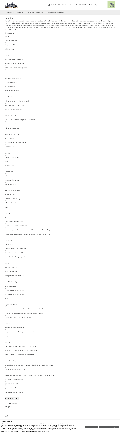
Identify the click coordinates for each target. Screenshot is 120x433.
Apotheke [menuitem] (9, 12)
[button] (97, 5)
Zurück (7, 416)
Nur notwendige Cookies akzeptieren (109, 427)
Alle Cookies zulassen (92, 427)
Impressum (46, 431)
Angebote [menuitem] (39, 12)
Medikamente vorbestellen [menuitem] (55, 12)
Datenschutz (41, 431)
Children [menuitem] (31, 12)
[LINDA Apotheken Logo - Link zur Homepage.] (111, 4)
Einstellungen (81, 427)
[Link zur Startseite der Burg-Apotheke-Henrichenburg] (11, 4)
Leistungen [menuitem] (20, 12)
